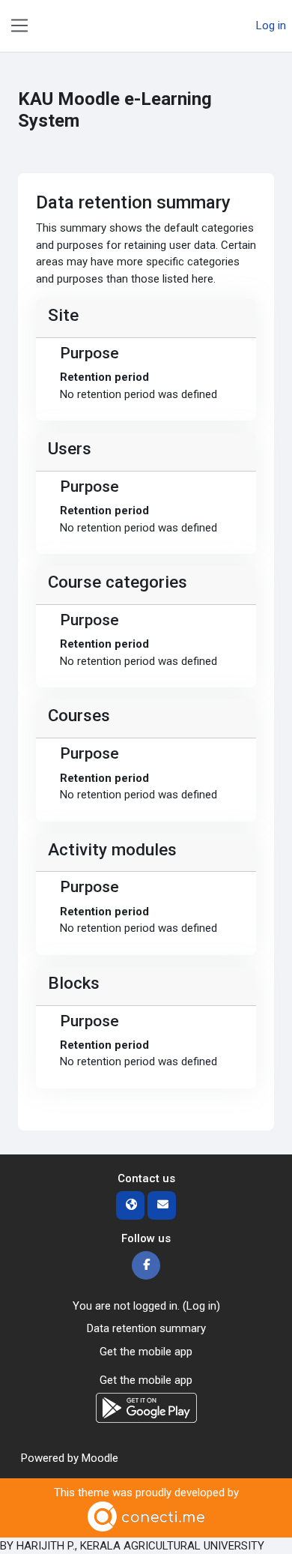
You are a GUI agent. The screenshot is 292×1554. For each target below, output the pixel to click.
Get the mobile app (146, 1351)
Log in (271, 25)
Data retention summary (146, 1328)
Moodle (100, 1458)
